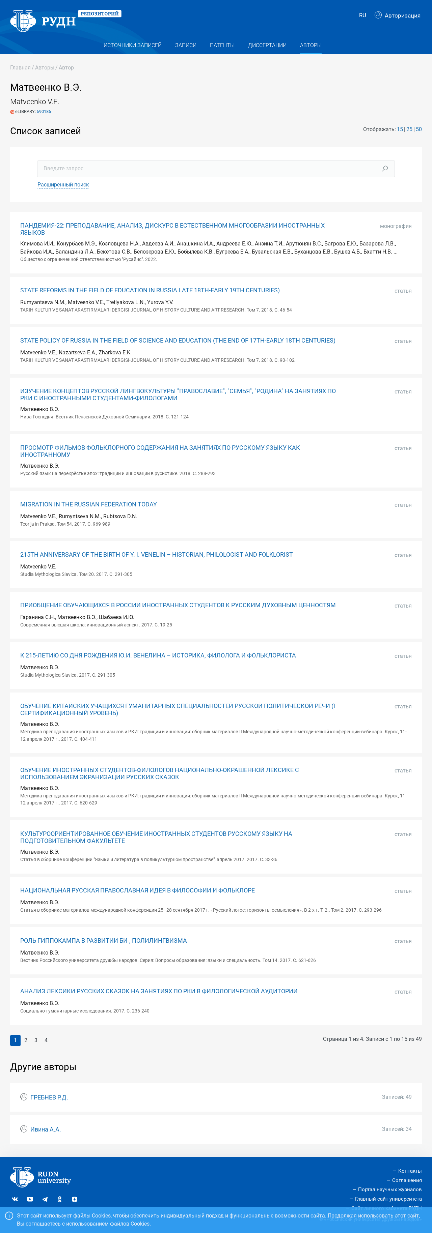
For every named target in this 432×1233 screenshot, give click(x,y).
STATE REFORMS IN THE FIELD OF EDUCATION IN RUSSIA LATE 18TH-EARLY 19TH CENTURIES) (150, 290)
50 (419, 129)
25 (409, 129)
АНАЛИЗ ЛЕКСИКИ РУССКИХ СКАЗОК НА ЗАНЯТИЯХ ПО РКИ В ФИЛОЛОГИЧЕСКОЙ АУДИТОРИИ (159, 991)
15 (400, 129)
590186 (44, 111)
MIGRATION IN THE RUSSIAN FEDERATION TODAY (88, 504)
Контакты (410, 1171)
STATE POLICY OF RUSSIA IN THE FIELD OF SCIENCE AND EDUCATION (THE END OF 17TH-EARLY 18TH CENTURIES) (177, 340)
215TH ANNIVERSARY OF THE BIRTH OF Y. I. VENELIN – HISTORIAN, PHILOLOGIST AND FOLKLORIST (156, 554)
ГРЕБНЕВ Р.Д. (49, 1097)
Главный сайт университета (388, 1199)
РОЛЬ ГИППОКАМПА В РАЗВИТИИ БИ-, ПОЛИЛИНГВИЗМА (103, 940)
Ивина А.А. (45, 1129)
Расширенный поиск (63, 184)
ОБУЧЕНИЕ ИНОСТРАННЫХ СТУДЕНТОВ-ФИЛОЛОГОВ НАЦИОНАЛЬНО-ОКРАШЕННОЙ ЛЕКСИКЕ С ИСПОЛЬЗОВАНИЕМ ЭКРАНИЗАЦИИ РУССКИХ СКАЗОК (159, 774)
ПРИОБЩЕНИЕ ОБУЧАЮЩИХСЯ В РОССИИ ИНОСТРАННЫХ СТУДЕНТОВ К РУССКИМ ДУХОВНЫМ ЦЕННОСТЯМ (178, 605)
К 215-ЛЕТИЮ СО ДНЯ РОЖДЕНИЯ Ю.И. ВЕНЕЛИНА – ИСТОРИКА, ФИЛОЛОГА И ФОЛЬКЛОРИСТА (158, 655)
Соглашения (407, 1180)
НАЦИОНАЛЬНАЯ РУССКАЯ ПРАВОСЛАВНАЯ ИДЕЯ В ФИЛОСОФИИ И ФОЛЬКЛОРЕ (137, 890)
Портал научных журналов (390, 1189)
